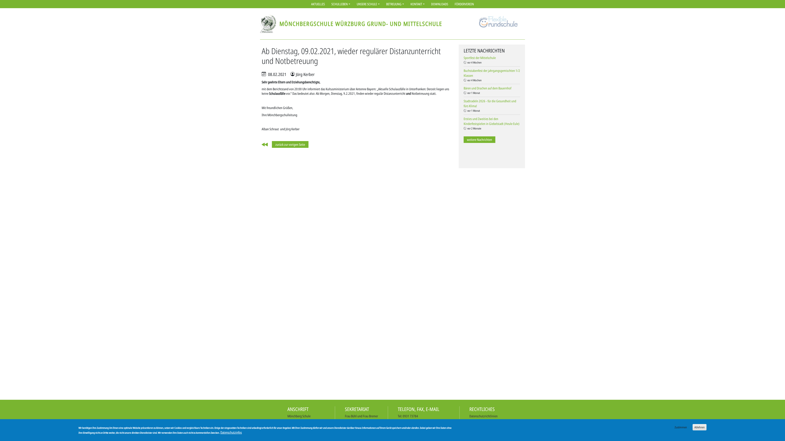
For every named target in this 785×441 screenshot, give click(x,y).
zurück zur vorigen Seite (290, 144)
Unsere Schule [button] (367, 4)
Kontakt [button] (416, 4)
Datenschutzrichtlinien (483, 416)
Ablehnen (699, 427)
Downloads (439, 4)
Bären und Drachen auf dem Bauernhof (487, 88)
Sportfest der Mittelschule (480, 58)
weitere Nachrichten (479, 139)
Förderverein (464, 4)
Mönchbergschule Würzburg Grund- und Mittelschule (360, 24)
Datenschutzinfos (231, 432)
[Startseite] (269, 23)
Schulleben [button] (339, 4)
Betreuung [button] (393, 4)
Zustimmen (681, 427)
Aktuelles (318, 4)
